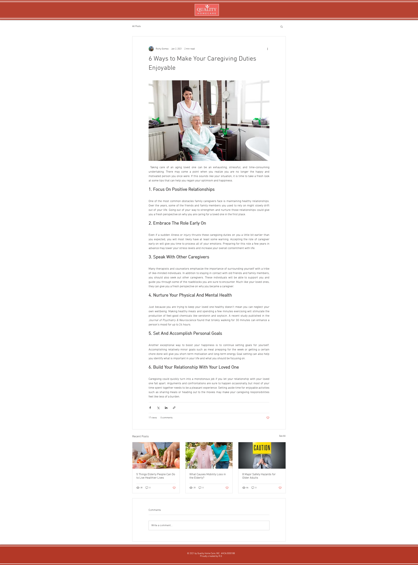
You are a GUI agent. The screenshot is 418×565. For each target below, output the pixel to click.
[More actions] (267, 49)
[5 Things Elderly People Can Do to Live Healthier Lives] (156, 455)
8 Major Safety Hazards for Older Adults (259, 476)
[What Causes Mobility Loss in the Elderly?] (209, 455)
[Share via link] (174, 407)
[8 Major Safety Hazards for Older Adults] (262, 455)
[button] (281, 26)
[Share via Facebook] (150, 407)
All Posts (136, 26)
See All (282, 436)
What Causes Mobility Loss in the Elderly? (207, 476)
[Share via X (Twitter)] (158, 407)
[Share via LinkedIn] (166, 407)
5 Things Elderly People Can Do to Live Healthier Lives (155, 476)
